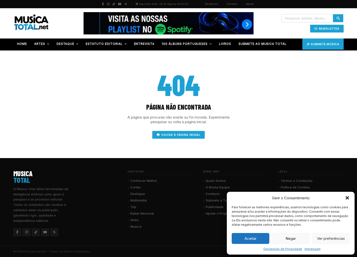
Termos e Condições (297, 181)
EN (197, 4)
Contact (232, 4)
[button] (347, 197)
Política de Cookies (295, 187)
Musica (135, 226)
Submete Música (325, 44)
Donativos (212, 4)
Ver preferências (331, 238)
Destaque (137, 194)
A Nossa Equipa (218, 187)
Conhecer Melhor (143, 181)
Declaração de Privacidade (283, 249)
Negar (291, 238)
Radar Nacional (142, 213)
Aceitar (250, 238)
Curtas (135, 187)
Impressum (313, 249)
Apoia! (250, 4)
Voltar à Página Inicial (180, 135)
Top (133, 207)
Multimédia (138, 200)
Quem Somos (216, 181)
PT (190, 4)
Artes (134, 220)
